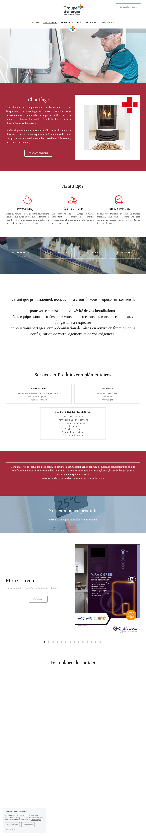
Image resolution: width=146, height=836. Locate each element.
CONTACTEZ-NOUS (38, 153)
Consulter (38, 599)
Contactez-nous (128, 7)
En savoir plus (36, 819)
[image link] (73, 10)
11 (88, 642)
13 (96, 642)
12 (92, 642)
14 (100, 642)
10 (83, 642)
